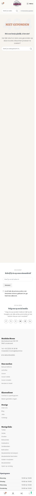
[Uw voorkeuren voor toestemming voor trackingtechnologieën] (31, 492)
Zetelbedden (5, 446)
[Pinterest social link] (25, 321)
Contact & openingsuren (9, 396)
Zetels (3, 433)
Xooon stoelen (6, 380)
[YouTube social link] (20, 321)
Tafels (3, 430)
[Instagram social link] (16, 321)
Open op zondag (7, 466)
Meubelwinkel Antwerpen (9, 453)
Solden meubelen (7, 460)
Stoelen (4, 437)
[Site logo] (17, 4)
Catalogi (4, 418)
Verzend (7, 285)
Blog (2, 411)
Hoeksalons (5, 443)
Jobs (3, 414)
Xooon (3, 374)
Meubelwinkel (5, 463)
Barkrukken (5, 450)
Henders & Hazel (6, 383)
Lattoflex (4, 370)
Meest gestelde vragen (9, 399)
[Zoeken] (17, 11)
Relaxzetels (5, 440)
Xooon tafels (5, 377)
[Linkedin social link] (30, 321)
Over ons (4, 408)
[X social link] (11, 321)
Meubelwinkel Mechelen (9, 456)
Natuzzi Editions (6, 367)
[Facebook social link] (6, 321)
